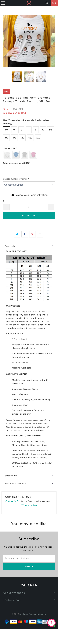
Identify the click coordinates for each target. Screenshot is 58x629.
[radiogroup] (29, 155)
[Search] (47, 3)
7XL (38, 138)
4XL (14, 138)
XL (43, 130)
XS (14, 130)
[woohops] (29, 3)
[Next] (52, 41)
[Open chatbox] (51, 623)
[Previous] (5, 41)
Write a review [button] (29, 505)
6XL (30, 138)
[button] (29, 148)
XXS (6, 130)
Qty (5, 201)
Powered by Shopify (37, 614)
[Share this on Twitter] (17, 234)
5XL (22, 138)
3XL (6, 138)
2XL (50, 130)
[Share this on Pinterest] (32, 234)
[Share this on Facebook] (24, 234)
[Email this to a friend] (40, 234)
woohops (23, 614)
